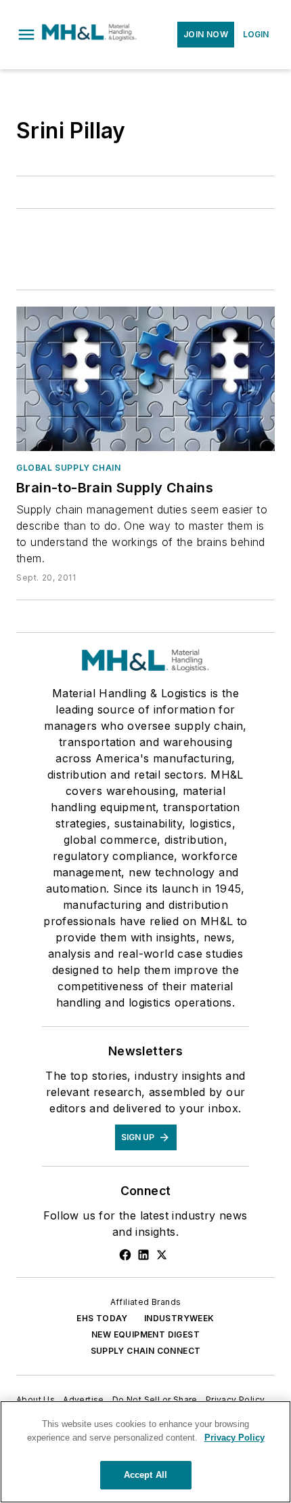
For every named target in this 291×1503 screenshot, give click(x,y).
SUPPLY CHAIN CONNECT (146, 1351)
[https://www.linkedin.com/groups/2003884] (143, 1255)
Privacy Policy (235, 1399)
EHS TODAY (102, 1318)
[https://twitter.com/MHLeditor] (162, 1255)
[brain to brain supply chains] (145, 378)
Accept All (145, 1475)
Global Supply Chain (68, 468)
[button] (26, 34)
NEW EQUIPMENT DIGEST (145, 1334)
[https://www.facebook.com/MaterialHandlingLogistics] (125, 1255)
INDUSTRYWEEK (179, 1318)
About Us (35, 1399)
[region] (145, 1452)
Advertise (83, 1399)
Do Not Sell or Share (155, 1399)
